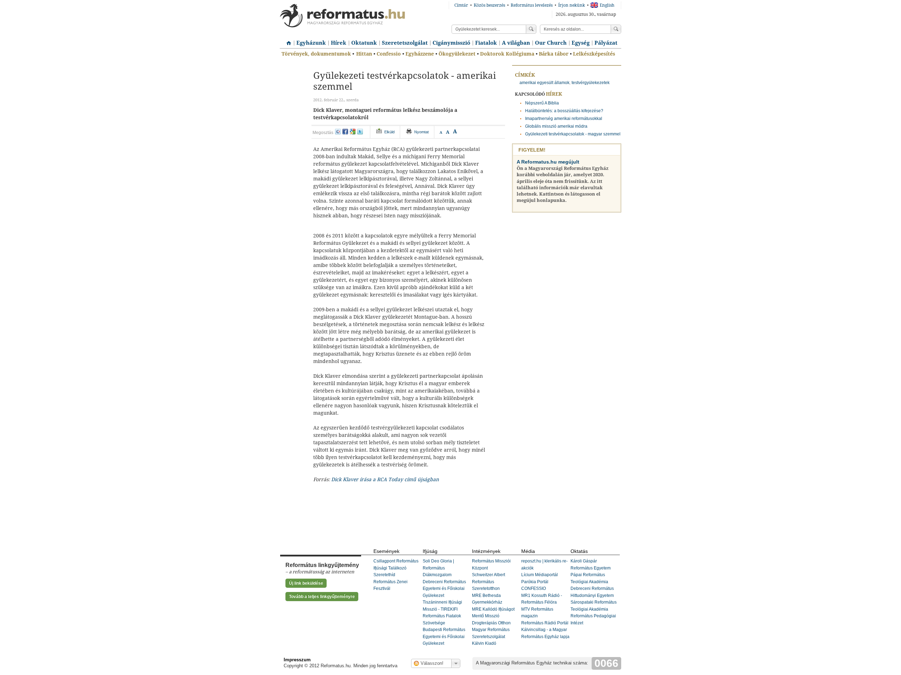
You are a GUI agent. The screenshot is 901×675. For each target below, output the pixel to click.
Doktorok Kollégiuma (507, 54)
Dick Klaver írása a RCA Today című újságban (385, 479)
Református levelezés (532, 5)
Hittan (364, 54)
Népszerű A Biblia (542, 103)
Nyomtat (421, 132)
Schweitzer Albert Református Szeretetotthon (488, 581)
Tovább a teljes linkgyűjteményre (322, 596)
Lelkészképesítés (594, 54)
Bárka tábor (553, 54)
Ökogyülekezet (457, 54)
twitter (360, 131)
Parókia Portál (534, 581)
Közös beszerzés (489, 5)
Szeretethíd (384, 574)
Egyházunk (311, 43)
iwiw (338, 131)
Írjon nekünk (571, 5)
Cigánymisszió (451, 43)
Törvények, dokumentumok (316, 54)
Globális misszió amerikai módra (556, 126)
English (607, 5)
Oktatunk (364, 43)
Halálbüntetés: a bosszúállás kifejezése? (564, 110)
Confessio (389, 54)
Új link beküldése (306, 583)
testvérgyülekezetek (591, 82)
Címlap (287, 40)
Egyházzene (419, 54)
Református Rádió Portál (544, 622)
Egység (581, 43)
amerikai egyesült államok (544, 82)
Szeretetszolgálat (405, 43)
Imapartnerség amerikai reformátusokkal (563, 118)
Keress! (616, 29)
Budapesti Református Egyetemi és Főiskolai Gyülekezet (444, 636)
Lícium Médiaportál (539, 574)
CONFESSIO (533, 588)
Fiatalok (486, 43)
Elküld (389, 132)
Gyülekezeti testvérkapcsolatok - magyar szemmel (572, 134)
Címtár (461, 5)
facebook (345, 131)
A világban (516, 43)
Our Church (551, 43)
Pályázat (605, 43)
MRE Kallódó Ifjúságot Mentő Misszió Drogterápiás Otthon (493, 616)
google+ (352, 131)
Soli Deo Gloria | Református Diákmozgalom (438, 568)
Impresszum (297, 659)
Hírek (338, 43)
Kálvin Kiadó (484, 643)
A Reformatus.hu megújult (548, 162)
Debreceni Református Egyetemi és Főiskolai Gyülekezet (444, 588)
